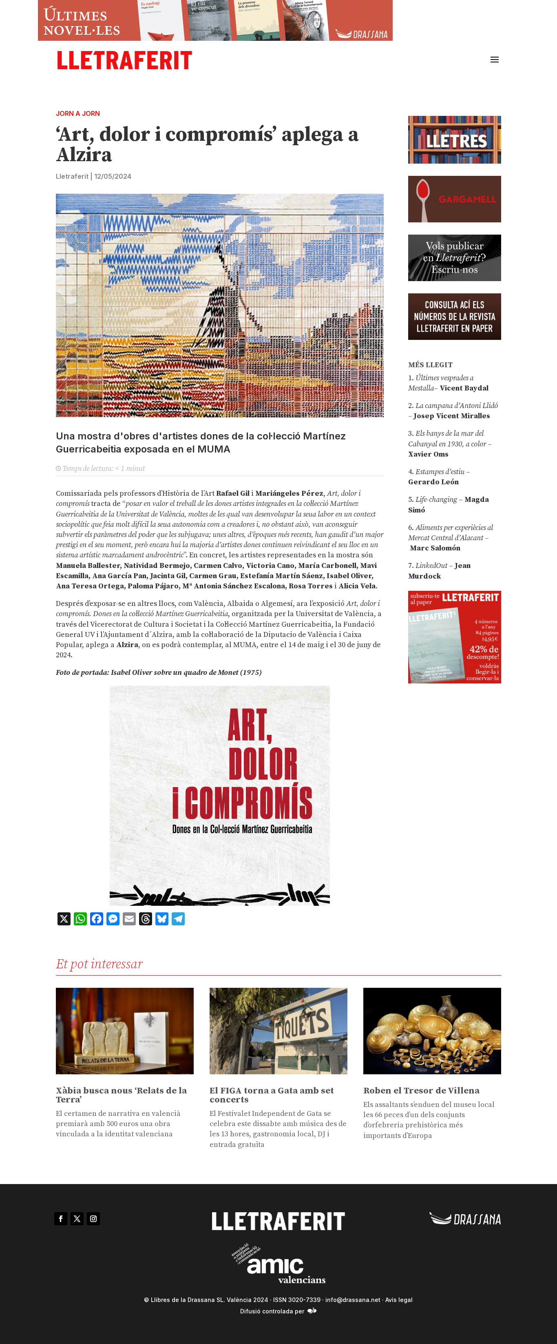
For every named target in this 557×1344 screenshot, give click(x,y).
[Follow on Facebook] (60, 1218)
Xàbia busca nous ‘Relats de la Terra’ (121, 1095)
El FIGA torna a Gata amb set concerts (272, 1095)
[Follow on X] (77, 1218)
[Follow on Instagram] (93, 1218)
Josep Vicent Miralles (451, 416)
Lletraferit (72, 176)
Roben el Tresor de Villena (421, 1090)
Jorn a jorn (78, 113)
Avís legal (399, 1299)
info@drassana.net (352, 1299)
